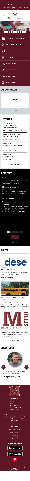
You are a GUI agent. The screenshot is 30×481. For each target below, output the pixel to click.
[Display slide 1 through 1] (8, 232)
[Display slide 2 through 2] (13, 232)
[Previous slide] (13, 237)
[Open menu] (3, 15)
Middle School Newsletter (22, 2)
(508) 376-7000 (16, 407)
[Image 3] (9, 32)
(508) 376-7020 (15, 409)
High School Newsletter (15, 5)
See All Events (15, 164)
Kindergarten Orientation (12, 136)
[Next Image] (27, 29)
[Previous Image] (2, 29)
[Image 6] (16, 32)
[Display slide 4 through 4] (21, 232)
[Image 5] (14, 32)
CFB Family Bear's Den (6, 2)
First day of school (9, 156)
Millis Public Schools (14, 429)
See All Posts (15, 242)
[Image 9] (23, 32)
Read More (16, 183)
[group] (15, 366)
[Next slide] (17, 237)
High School (14, 438)
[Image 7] (18, 32)
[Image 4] (11, 32)
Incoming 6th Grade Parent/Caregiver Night (11, 126)
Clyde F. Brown (14, 432)
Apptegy (18, 469)
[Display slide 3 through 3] (17, 232)
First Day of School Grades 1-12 (12, 146)
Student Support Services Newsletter (11, 7)
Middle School (14, 435)
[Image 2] (7, 32)
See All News (15, 340)
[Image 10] (25, 32)
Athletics (26, 7)
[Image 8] (20, 32)
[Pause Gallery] (15, 29)
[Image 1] (5, 32)
